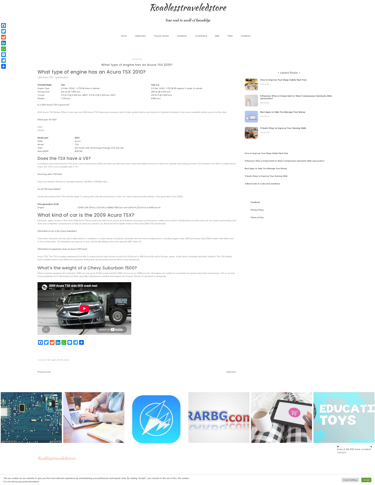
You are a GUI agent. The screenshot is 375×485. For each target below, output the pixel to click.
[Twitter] (3, 31)
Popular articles (161, 36)
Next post (231, 372)
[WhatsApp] (3, 49)
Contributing (201, 36)
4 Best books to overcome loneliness (262, 183)
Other (230, 36)
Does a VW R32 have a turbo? (354, 449)
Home (124, 36)
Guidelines (182, 36)
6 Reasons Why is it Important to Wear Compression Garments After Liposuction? (296, 97)
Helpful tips (140, 36)
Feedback (245, 36)
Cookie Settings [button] (350, 480)
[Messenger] (3, 55)
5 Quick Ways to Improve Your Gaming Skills (283, 128)
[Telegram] (3, 60)
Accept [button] (366, 480)
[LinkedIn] (3, 43)
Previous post (44, 372)
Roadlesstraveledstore (187, 7)
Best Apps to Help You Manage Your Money (282, 112)
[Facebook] (3, 25)
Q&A (217, 36)
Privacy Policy (257, 210)
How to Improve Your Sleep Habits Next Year (283, 80)
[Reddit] (3, 37)
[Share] (3, 66)
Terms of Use (257, 217)
